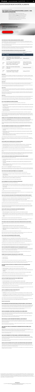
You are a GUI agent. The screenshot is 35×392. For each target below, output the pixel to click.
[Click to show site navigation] (33, 1)
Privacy (12, 383)
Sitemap (11, 383)
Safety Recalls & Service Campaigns (20, 383)
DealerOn (9, 383)
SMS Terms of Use (15, 383)
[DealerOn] (17, 382)
